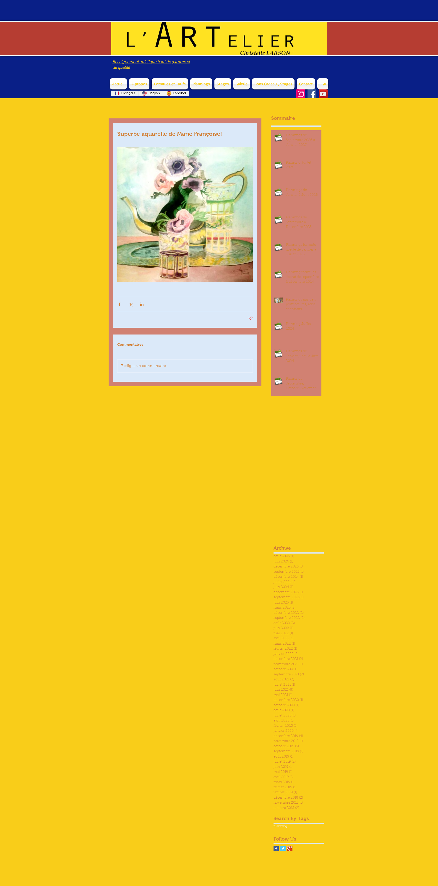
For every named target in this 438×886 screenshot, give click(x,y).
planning (280, 826)
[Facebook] (312, 93)
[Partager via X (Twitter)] (130, 304)
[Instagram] (300, 93)
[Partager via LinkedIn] (142, 304)
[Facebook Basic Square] (276, 848)
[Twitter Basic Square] (283, 848)
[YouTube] (323, 93)
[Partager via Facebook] (119, 304)
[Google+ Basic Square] (289, 848)
